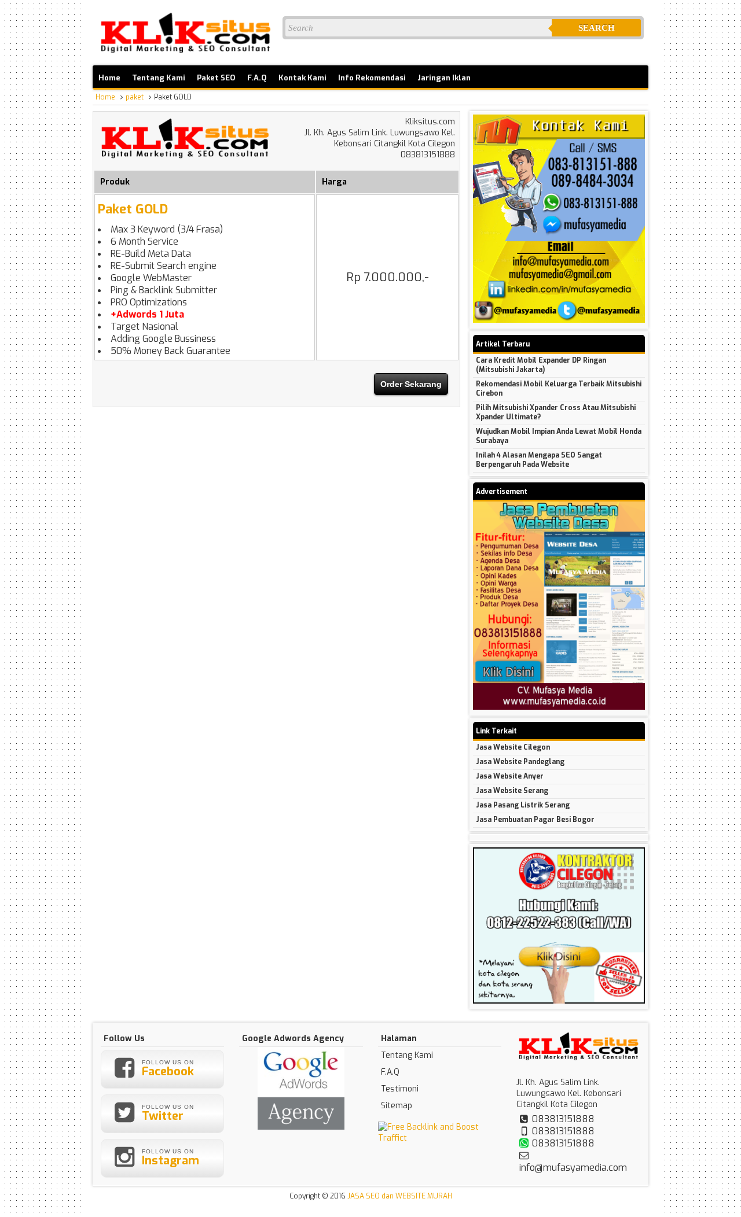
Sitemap (396, 1105)
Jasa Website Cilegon (513, 747)
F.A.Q (257, 78)
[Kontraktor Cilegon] (559, 1001)
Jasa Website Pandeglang (520, 761)
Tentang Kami (158, 78)
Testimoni (400, 1088)
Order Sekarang (411, 384)
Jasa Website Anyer (510, 776)
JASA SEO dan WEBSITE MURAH (399, 1196)
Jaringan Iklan (444, 78)
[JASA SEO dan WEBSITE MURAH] (185, 53)
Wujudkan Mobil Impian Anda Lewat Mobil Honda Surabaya (558, 436)
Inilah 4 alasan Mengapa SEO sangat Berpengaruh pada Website (539, 460)
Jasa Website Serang (512, 790)
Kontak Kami (302, 78)
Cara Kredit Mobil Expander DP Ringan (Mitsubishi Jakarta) (541, 365)
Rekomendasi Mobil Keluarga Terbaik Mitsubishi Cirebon (558, 388)
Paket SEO (216, 78)
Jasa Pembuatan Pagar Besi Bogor (535, 819)
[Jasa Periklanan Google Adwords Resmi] (301, 1127)
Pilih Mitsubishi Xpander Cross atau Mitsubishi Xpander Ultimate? (556, 412)
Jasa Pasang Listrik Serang (523, 805)
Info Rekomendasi (372, 78)
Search (596, 27)
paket (135, 97)
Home (109, 78)
